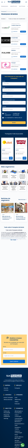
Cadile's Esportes (16, 25)
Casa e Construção (18, 415)
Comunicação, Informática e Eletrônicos (19, 420)
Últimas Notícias (8, 399)
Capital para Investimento (8, 100)
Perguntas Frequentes (7, 415)
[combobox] (13, 109)
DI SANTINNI (14, 38)
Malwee (13, 50)
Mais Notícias (22, 199)
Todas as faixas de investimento (17, 19)
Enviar (14, 122)
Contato (6, 390)
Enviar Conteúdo (8, 397)
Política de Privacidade (7, 412)
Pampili (13, 63)
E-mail (4, 352)
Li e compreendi (12, 114)
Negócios (13, 6)
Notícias (22, 6)
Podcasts (17, 404)
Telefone (4, 93)
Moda (16, 435)
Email (3, 87)
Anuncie (6, 388)
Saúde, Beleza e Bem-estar (19, 437)
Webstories (18, 399)
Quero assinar (14, 361)
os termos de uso (17, 117)
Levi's (17, 150)
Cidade (4, 106)
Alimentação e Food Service (19, 412)
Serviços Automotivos (18, 441)
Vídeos (16, 401)
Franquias (4, 6)
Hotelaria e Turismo (18, 428)
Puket (3, 150)
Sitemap (6, 418)
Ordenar (3, 19)
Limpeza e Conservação (18, 432)
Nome (3, 81)
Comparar (15, 31)
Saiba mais (23, 31)
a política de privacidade (16, 114)
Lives (16, 397)
